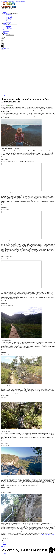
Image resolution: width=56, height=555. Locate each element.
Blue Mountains (9, 14)
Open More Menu (9, 34)
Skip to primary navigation (6, 1)
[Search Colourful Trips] (2, 41)
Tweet (4, 542)
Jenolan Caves (9, 17)
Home (4, 12)
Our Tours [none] (5, 13)
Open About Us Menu (12, 24)
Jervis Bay (8, 19)
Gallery (4, 29)
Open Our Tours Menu (13, 13)
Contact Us (5, 33)
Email (4, 544)
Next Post (3, 546)
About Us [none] (5, 24)
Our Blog (8, 27)
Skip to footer (22, 1)
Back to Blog (3, 95)
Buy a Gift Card (6, 23)
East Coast (8, 22)
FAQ (4, 32)
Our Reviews (9, 28)
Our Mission (8, 26)
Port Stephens (9, 18)
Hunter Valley (9, 16)
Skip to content (15, 1)
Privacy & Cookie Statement (7, 553)
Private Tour (6, 31)
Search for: (3, 37)
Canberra (8, 20)
